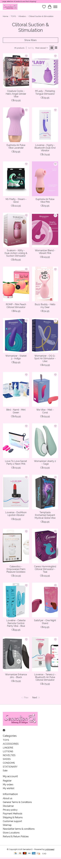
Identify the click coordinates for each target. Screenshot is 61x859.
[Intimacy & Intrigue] (10, 7)
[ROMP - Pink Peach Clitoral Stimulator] (16, 284)
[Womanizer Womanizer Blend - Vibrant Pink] (45, 230)
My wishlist (8, 788)
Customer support (12, 821)
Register (7, 780)
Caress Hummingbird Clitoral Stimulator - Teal (45, 569)
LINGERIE (8, 747)
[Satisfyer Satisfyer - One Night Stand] (45, 600)
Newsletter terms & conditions (19, 829)
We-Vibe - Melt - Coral (45, 411)
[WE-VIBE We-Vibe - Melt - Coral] (45, 389)
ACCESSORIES (11, 743)
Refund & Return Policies (16, 836)
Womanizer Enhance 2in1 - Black (16, 676)
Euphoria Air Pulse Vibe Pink (45, 200)
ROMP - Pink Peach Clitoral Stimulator (16, 305)
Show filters (30, 40)
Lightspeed (49, 849)
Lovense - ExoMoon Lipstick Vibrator (16, 513)
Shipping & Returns (13, 817)
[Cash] (20, 853)
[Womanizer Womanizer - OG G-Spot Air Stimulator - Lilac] (45, 335)
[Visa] (29, 853)
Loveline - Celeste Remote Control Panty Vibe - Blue (15, 623)
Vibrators (22, 16)
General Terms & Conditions (17, 802)
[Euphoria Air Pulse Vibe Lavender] (16, 124)
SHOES (7, 759)
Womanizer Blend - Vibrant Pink (45, 251)
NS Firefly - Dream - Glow (16, 200)
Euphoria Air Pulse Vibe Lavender (16, 146)
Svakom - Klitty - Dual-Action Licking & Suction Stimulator (16, 253)
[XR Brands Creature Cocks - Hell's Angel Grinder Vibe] (16, 70)
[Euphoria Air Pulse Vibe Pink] (45, 178)
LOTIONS (8, 751)
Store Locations (11, 832)
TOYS (13, 16)
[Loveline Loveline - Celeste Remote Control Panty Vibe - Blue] (16, 600)
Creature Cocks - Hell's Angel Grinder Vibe (16, 94)
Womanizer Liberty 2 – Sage (45, 462)
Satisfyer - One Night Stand (45, 621)
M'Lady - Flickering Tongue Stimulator (45, 92)
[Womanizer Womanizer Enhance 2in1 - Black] (16, 654)
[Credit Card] (15, 853)
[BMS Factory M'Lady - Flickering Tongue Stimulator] (45, 70)
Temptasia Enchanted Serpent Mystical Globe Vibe (45, 515)
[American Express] (34, 853)
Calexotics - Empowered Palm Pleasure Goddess (15, 569)
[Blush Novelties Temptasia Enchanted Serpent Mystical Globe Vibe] (45, 492)
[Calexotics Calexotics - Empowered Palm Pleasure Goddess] (16, 546)
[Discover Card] (38, 853)
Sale (5, 770)
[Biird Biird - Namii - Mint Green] (16, 389)
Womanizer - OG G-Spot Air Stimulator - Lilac (45, 358)
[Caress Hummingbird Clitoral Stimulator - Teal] (45, 546)
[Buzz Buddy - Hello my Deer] (45, 284)
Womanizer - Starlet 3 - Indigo (16, 357)
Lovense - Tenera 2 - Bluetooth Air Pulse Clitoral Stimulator (45, 677)
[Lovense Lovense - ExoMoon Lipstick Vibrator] (16, 492)
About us (7, 798)
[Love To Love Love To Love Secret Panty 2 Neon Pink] (16, 440)
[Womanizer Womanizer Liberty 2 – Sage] (45, 440)
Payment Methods (12, 813)
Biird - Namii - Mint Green (16, 411)
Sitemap (7, 825)
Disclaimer (8, 806)
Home (5, 16)
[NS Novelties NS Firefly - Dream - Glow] (16, 178)
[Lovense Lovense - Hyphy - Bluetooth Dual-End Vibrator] (45, 124)
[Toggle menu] (55, 7)
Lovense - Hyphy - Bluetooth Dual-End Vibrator (44, 148)
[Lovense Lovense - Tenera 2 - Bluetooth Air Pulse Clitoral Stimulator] (45, 654)
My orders (8, 784)
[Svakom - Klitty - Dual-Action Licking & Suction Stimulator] (16, 230)
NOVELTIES (9, 755)
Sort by (31, 48)
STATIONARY (10, 766)
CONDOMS (9, 763)
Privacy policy (10, 809)
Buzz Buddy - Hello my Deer (45, 305)
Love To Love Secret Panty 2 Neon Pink (16, 462)
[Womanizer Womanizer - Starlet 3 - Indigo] (16, 335)
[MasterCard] (25, 853)
